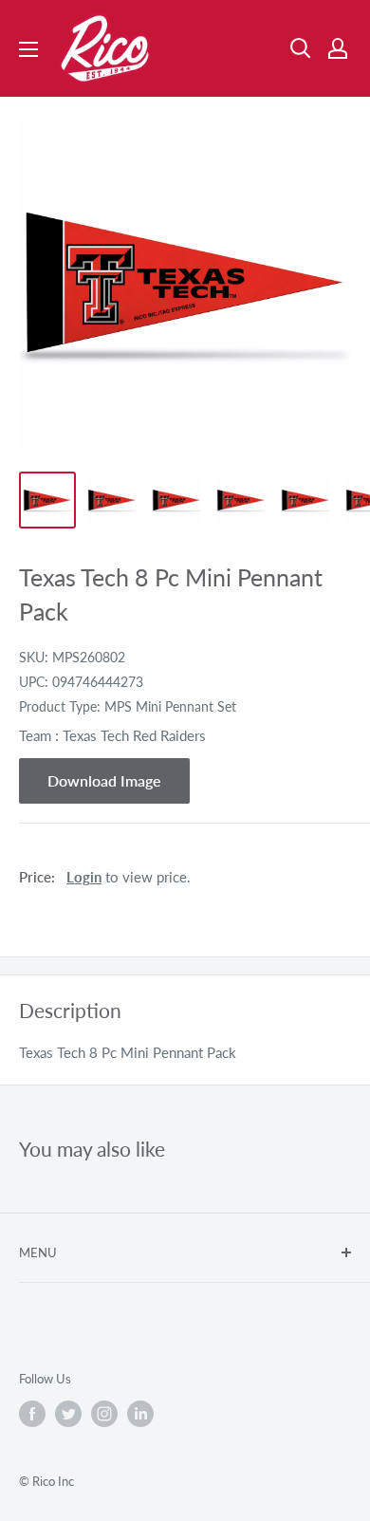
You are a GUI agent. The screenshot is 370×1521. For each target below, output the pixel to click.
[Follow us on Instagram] (104, 1413)
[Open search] (300, 48)
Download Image (104, 780)
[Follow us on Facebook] (32, 1413)
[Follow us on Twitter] (68, 1413)
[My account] (337, 48)
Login (84, 876)
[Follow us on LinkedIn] (140, 1413)
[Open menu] (28, 49)
